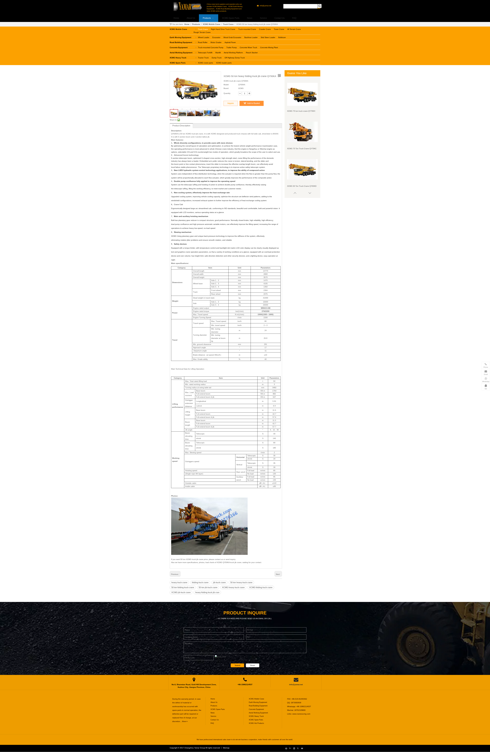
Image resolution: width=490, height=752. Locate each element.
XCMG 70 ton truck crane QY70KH (301, 111)
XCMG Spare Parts (178, 63)
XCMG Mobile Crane (178, 29)
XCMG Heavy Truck (178, 58)
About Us (214, 702)
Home (213, 699)
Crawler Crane (265, 29)
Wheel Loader (203, 37)
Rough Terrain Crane (202, 32)
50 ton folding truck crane (182, 587)
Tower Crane (279, 29)
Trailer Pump (231, 47)
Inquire (231, 103)
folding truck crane (200, 582)
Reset (252, 665)
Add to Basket (253, 103)
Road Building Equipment (181, 42)
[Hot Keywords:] (319, 6)
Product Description (181, 126)
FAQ (212, 723)
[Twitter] (298, 748)
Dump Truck (217, 58)
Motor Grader (216, 42)
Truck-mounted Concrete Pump (210, 47)
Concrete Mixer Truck (248, 47)
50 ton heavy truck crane (241, 582)
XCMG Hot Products (256, 723)
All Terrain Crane (294, 29)
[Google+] (290, 748)
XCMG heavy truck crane (233, 587)
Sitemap (226, 748)
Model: (226, 85)
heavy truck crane (179, 582)
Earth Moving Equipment (180, 37)
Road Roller (202, 42)
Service (213, 716)
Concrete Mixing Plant (269, 47)
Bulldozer (282, 37)
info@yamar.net (296, 684)
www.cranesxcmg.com (301, 714)
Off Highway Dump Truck (235, 58)
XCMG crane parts (205, 63)
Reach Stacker (252, 53)
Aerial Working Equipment (181, 53)
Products (214, 706)
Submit (237, 665)
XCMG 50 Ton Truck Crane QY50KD (301, 186)
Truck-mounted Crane (247, 29)
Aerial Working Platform (233, 53)
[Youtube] (302, 748)
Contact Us (215, 720)
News (213, 713)
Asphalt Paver (230, 42)
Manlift (218, 53)
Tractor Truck (203, 58)
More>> (185, 721)
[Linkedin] (294, 748)
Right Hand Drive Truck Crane (223, 29)
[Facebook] (286, 748)
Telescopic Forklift (205, 53)
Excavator (216, 37)
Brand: (226, 88)
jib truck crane (219, 582)
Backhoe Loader (251, 37)
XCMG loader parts (224, 63)
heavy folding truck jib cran (207, 592)
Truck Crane (203, 29)
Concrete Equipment (179, 47)
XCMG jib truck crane (181, 592)
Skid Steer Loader (268, 37)
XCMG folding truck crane (260, 587)
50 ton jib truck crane (208, 587)
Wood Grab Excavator (232, 37)
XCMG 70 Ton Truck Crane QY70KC (301, 149)
